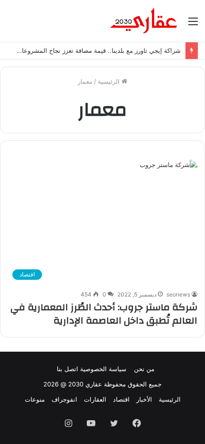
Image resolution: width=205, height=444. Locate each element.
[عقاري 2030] (144, 21)
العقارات (95, 399)
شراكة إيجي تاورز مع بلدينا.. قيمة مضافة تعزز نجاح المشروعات (98, 50)
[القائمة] (193, 24)
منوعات (35, 399)
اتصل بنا (67, 369)
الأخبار (144, 399)
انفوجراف (64, 399)
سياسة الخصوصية (103, 369)
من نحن (144, 369)
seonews (178, 294)
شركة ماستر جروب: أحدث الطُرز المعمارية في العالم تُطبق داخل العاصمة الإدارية (103, 313)
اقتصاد (121, 399)
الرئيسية (110, 81)
